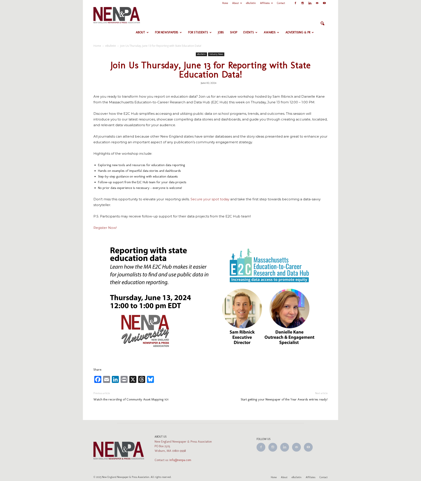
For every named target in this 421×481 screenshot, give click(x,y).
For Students (198, 32)
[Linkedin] (310, 3)
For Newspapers (166, 32)
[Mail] (317, 3)
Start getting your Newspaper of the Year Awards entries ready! (284, 399)
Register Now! (105, 228)
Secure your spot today (210, 199)
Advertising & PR (297, 32)
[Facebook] (295, 3)
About (235, 3)
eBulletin (251, 3)
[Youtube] (324, 3)
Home (225, 3)
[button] (322, 23)
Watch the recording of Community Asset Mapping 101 (130, 399)
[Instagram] (302, 3)
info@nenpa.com (180, 460)
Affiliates (265, 3)
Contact (281, 3)
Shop (233, 32)
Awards (270, 32)
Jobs (221, 32)
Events (248, 32)
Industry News (216, 54)
